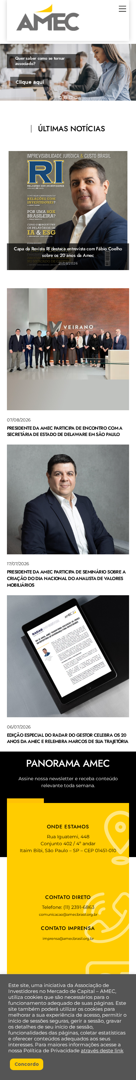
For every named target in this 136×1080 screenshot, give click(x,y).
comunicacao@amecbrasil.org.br (68, 914)
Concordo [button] (27, 1064)
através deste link (102, 1051)
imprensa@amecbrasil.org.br (68, 938)
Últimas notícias (71, 129)
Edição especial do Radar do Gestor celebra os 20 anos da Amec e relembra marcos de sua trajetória (67, 738)
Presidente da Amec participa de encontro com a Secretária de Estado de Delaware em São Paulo (64, 431)
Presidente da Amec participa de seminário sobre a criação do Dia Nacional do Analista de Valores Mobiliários (66, 578)
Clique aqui (30, 82)
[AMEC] (48, 33)
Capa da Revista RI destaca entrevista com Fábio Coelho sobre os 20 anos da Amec (68, 251)
